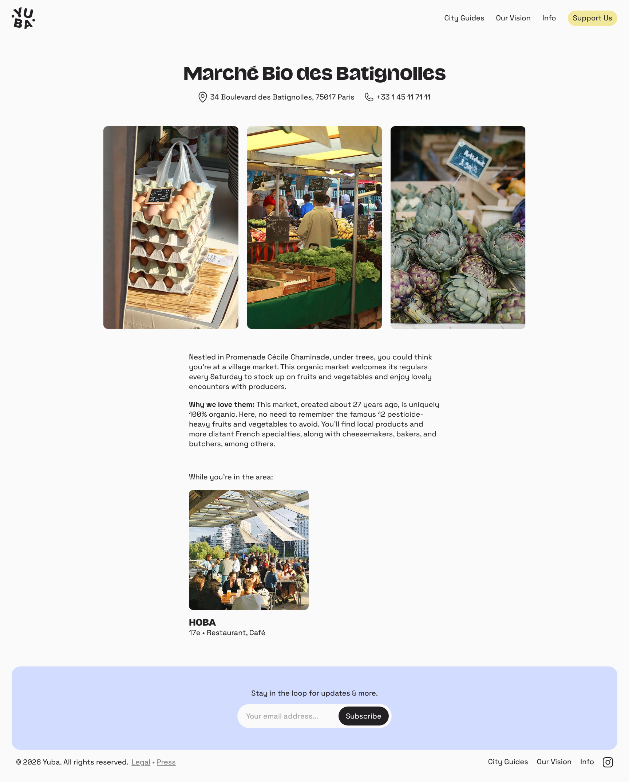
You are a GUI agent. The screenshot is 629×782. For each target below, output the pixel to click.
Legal (140, 762)
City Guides (464, 18)
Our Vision (513, 18)
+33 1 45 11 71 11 (403, 97)
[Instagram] (608, 762)
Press (166, 762)
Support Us (592, 18)
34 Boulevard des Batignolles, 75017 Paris (282, 97)
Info (549, 18)
